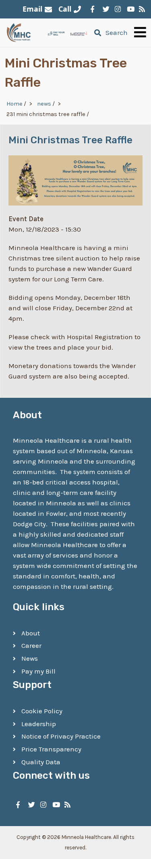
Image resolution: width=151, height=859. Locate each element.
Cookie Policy (41, 711)
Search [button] (116, 32)
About (30, 633)
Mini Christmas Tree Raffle (70, 140)
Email (32, 9)
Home (14, 103)
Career (31, 645)
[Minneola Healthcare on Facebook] (92, 9)
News (29, 658)
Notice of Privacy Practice (61, 736)
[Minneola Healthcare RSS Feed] (141, 9)
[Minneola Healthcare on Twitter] (104, 9)
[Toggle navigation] (140, 32)
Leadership (38, 724)
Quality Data (40, 762)
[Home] (19, 32)
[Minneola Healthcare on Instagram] (117, 9)
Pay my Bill (38, 671)
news (44, 103)
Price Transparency (51, 749)
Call (64, 9)
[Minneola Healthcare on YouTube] (129, 9)
